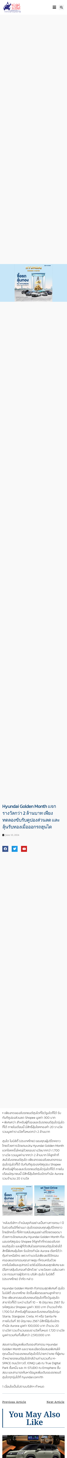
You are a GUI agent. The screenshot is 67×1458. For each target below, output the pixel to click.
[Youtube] (24, 849)
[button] (61, 7)
